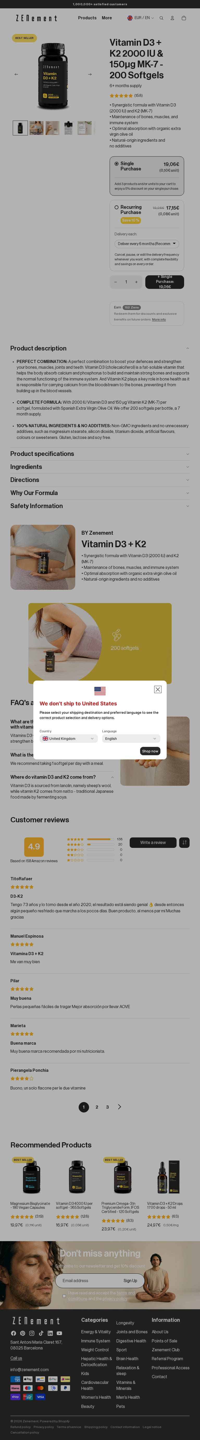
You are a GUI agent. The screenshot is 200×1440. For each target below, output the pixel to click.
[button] (157, 689)
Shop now (150, 751)
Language (109, 731)
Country (46, 731)
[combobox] (59, 738)
